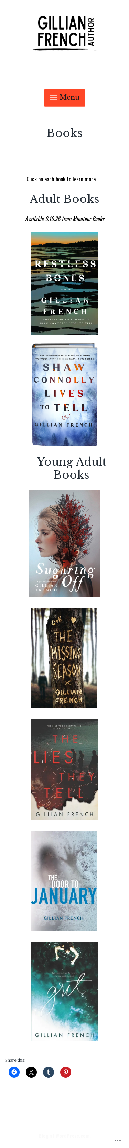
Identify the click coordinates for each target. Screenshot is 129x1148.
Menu (69, 97)
